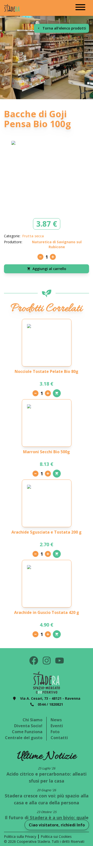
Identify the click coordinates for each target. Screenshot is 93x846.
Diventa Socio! (28, 725)
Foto (55, 731)
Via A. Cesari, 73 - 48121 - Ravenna (50, 698)
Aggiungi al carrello (49, 268)
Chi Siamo (32, 720)
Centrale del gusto (23, 737)
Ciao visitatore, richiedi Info (57, 825)
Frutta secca (33, 236)
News (56, 720)
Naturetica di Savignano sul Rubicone (57, 244)
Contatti (59, 737)
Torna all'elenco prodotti (64, 28)
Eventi (57, 725)
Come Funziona (27, 731)
